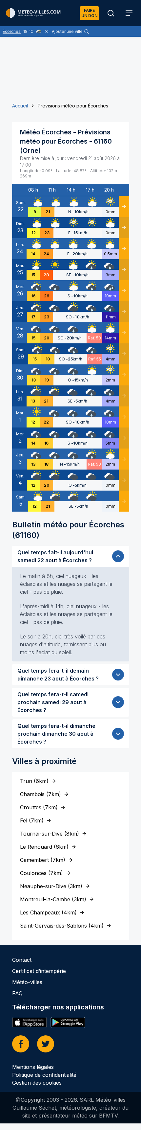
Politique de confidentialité (44, 1075)
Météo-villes (27, 982)
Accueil (20, 105)
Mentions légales (33, 1067)
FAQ (17, 993)
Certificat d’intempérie (39, 971)
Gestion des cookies (37, 1082)
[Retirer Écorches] (46, 31)
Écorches (12, 31)
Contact (21, 960)
